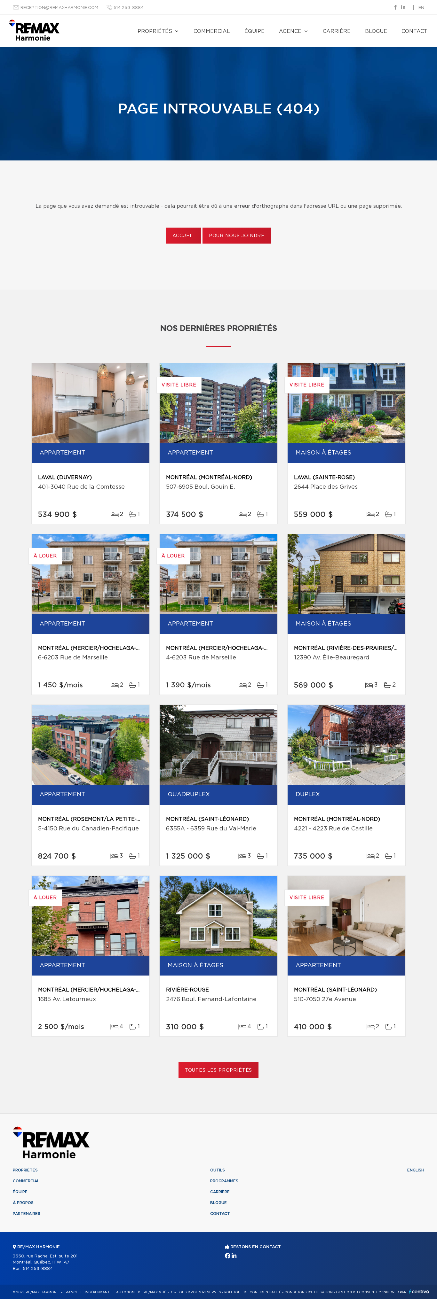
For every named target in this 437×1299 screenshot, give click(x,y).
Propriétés (155, 31)
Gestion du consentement (362, 1292)
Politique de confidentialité (252, 1292)
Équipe (254, 31)
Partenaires (26, 1214)
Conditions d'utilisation (308, 1292)
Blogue (376, 31)
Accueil (183, 236)
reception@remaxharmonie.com (59, 8)
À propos (23, 1203)
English (415, 1170)
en (421, 8)
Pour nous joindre (237, 236)
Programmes (224, 1181)
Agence (290, 31)
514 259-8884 (129, 8)
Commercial (212, 31)
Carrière (337, 31)
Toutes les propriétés (218, 1070)
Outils (217, 1170)
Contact (414, 31)
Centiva (419, 1291)
